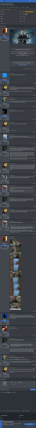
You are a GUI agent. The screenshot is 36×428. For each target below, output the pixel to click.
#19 (35, 356)
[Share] (34, 28)
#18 (35, 338)
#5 (35, 109)
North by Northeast (6, 95)
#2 (35, 73)
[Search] (35, 1)
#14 (35, 221)
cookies (9, 423)
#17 (35, 326)
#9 (35, 163)
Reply (34, 70)
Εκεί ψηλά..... (7, 365)
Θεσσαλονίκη (7, 230)
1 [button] (21, 14)
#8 (35, 146)
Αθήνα (8, 83)
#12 (35, 197)
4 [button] (21, 11)
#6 (35, 122)
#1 (35, 28)
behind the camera (6, 155)
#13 (35, 209)
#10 (35, 175)
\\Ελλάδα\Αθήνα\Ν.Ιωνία (5, 40)
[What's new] (33, 1)
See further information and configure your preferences (10, 426)
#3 (35, 86)
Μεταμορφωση (6, 119)
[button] (1, 1)
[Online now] (4, 77)
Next (4, 26)
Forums (1, 418)
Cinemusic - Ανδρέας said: (14, 342)
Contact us (2, 420)
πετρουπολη (7, 324)
